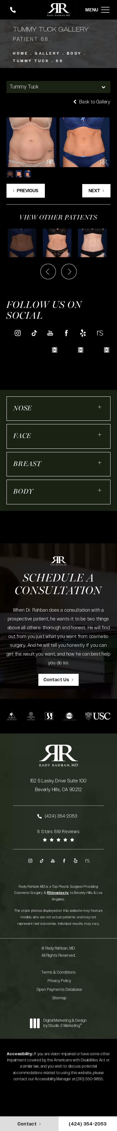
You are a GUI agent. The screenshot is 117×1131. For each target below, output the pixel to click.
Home (20, 53)
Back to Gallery (94, 102)
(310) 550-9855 (89, 1079)
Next (94, 191)
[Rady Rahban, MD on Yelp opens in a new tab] (83, 333)
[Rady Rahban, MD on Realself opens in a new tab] (99, 333)
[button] (105, 10)
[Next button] (69, 271)
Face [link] (22, 436)
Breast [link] (27, 464)
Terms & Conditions (58, 972)
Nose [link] (22, 408)
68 (59, 61)
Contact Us (56, 680)
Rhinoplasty (58, 892)
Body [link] (23, 491)
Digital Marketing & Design (65, 1023)
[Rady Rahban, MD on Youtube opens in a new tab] (50, 333)
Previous (27, 191)
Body (74, 53)
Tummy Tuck (31, 61)
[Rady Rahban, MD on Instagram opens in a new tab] (17, 333)
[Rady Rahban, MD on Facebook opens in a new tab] (66, 333)
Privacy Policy (59, 980)
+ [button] (100, 407)
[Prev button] (48, 271)
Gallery (47, 53)
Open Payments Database (59, 989)
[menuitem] (17, 333)
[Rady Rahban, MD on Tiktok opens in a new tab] (34, 333)
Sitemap (59, 998)
